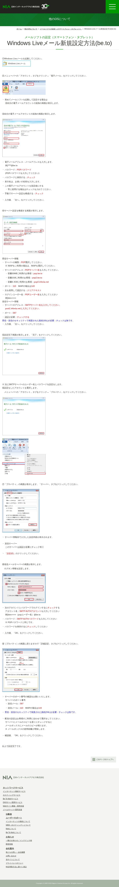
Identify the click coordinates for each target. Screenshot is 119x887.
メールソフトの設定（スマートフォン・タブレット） (61, 29)
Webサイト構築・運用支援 (13, 806)
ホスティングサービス (11, 795)
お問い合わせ (11, 856)
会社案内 (10, 848)
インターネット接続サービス (14, 791)
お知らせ (10, 837)
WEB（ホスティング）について (18, 825)
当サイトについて (13, 860)
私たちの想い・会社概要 (15, 852)
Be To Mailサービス (10, 799)
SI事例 (9, 814)
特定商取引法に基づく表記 (16, 867)
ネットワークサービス (13, 788)
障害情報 (9, 844)
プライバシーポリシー (14, 863)
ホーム (19, 29)
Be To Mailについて (13, 832)
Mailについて (11, 829)
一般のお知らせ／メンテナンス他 (19, 840)
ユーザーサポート (14, 818)
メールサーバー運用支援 (12, 810)
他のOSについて (30, 29)
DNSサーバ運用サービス (12, 802)
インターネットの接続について (18, 821)
